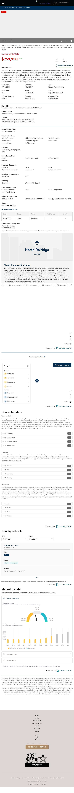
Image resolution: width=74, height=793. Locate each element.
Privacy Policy (25, 778)
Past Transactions (37, 723)
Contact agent (7, 40)
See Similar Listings (64, 65)
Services (37, 718)
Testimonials (37, 728)
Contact (37, 731)
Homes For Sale (37, 720)
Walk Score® (41, 357)
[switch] (61, 41)
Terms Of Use (14, 778)
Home (37, 715)
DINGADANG (42, 784)
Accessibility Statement (40, 778)
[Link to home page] (43, 3)
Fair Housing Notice (57, 778)
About (37, 726)
